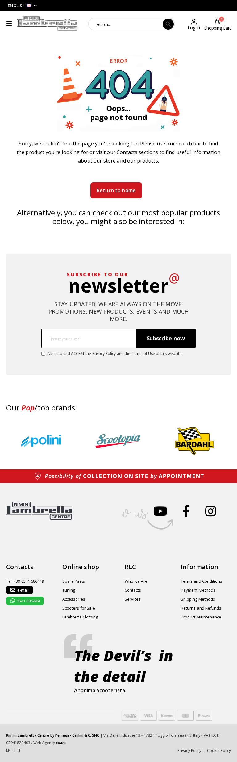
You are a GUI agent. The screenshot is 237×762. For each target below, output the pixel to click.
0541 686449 (28, 601)
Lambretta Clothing (80, 617)
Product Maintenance (201, 617)
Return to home (116, 190)
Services (133, 599)
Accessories (73, 599)
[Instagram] (210, 510)
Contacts (127, 152)
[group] (42, 441)
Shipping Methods (198, 599)
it (19, 750)
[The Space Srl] (61, 742)
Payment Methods (198, 590)
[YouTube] (160, 510)
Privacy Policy (104, 353)
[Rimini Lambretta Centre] (47, 23)
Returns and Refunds (201, 608)
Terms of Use (143, 353)
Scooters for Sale (78, 608)
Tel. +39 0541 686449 (25, 581)
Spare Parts (73, 581)
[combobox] (126, 24)
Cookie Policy (219, 750)
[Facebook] (186, 510)
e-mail (23, 590)
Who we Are (136, 581)
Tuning (68, 590)
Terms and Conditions (201, 581)
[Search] (168, 24)
